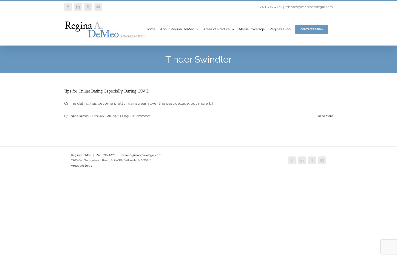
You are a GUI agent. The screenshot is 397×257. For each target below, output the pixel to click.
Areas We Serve (81, 165)
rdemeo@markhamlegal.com (309, 7)
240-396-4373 (271, 7)
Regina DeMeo (78, 116)
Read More (325, 116)
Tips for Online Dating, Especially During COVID (106, 91)
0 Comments (141, 116)
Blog (125, 116)
